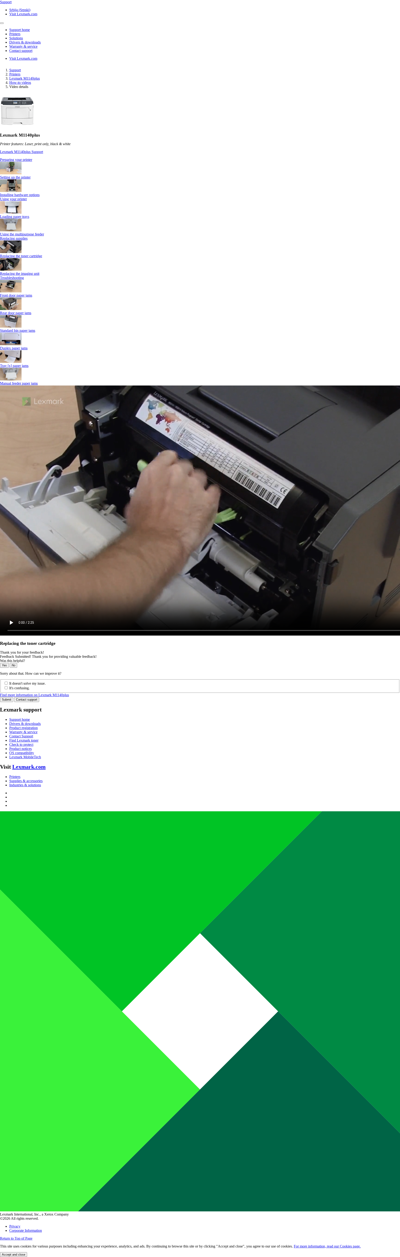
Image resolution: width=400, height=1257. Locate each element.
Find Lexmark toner (23, 740)
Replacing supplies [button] (14, 238)
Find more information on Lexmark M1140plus (34, 695)
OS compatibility (21, 753)
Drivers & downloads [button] (25, 42)
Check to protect (21, 744)
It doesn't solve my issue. (27, 683)
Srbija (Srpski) (19, 10)
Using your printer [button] (13, 199)
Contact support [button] (20, 51)
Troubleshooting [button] (12, 278)
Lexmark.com (29, 767)
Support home (19, 719)
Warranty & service (23, 732)
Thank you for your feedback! (22, 652)
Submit (6, 699)
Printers (14, 74)
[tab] (200, 160)
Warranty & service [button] (23, 46)
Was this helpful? (12, 661)
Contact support (26, 699)
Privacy (14, 1226)
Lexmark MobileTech (25, 757)
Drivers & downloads (25, 724)
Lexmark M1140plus (24, 78)
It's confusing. (19, 688)
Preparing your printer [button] (16, 160)
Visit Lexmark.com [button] (23, 14)
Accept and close (13, 1254)
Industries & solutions (25, 785)
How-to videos (20, 83)
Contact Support (21, 736)
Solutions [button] (16, 38)
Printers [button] (14, 34)
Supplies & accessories (26, 781)
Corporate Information (25, 1230)
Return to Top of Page (16, 1238)
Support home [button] (19, 30)
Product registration (23, 728)
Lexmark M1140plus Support (21, 152)
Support (15, 70)
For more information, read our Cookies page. (327, 1246)
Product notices (20, 749)
